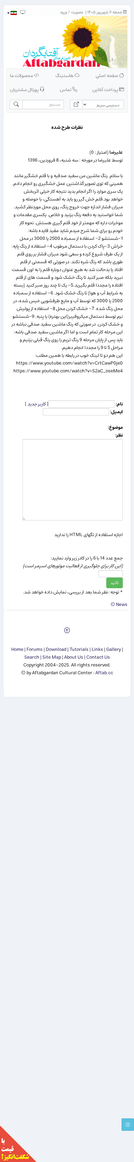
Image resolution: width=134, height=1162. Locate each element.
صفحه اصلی (107, 75)
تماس (66, 89)
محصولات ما (22, 75)
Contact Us (98, 657)
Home (17, 649)
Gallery (113, 649)
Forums (34, 649)
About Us (73, 657)
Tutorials (79, 649)
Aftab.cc (104, 673)
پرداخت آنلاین (105, 89)
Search (31, 657)
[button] (12, 13)
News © (119, 604)
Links (97, 649)
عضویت (77, 12)
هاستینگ (64, 75)
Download (56, 649)
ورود (63, 12)
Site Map (51, 657)
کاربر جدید (36, 404)
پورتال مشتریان (25, 89)
